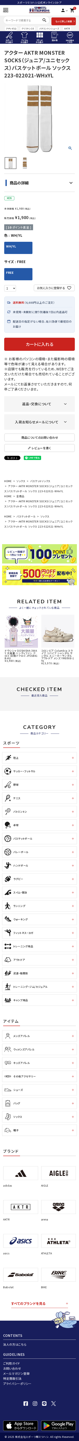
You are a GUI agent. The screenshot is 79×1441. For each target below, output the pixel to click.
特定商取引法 (12, 1378)
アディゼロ (11, 28)
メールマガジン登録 (16, 1373)
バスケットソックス (40, 481)
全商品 (20, 496)
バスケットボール (26, 516)
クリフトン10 (27, 28)
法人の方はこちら (15, 1344)
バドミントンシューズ (49, 28)
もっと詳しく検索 (63, 21)
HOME (8, 481)
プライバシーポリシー (17, 1383)
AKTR (67, 28)
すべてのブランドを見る (28, 1303)
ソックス (20, 481)
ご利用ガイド (11, 1363)
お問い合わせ (12, 1368)
